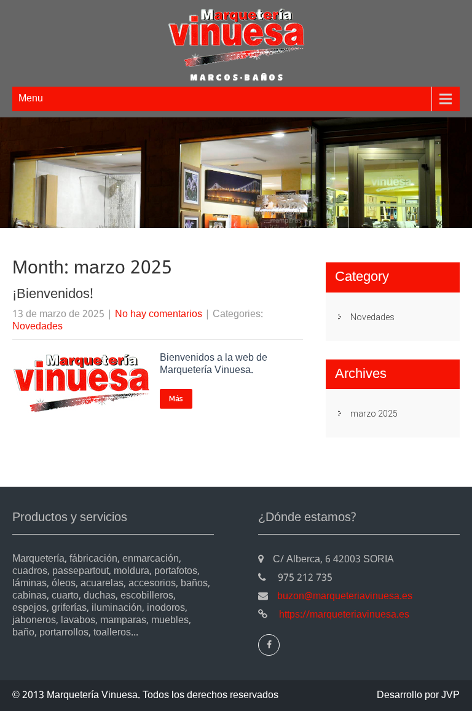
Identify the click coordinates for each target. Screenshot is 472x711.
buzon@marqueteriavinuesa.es (344, 596)
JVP (450, 695)
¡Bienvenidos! (52, 294)
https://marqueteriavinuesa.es (343, 615)
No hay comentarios (158, 314)
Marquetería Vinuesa (92, 695)
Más (176, 399)
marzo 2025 (374, 413)
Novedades (37, 326)
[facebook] (269, 645)
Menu (30, 98)
